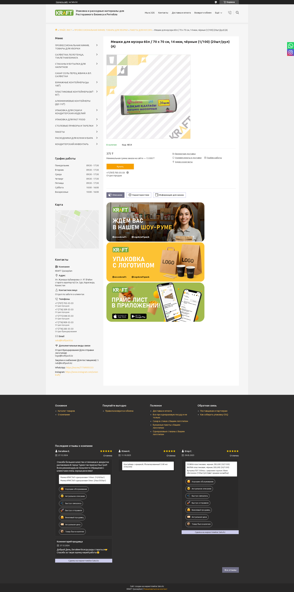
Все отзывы (230, 570)
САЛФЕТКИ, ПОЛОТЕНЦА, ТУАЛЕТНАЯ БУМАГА (69, 56)
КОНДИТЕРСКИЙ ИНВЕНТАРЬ (72, 144)
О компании (64, 414)
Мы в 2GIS (150, 12)
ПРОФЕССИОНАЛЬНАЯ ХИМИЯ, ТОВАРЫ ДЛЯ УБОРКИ (101, 30)
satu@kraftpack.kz (64, 340)
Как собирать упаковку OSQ (214, 414)
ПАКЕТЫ (60, 132)
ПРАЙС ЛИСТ (65, 30)
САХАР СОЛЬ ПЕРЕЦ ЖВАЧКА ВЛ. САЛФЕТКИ (73, 75)
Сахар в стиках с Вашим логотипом (170, 421)
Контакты (163, 12)
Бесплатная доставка (185, 154)
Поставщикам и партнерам (213, 411)
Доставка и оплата (181, 12)
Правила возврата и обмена (119, 411)
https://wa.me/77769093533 (80, 367)
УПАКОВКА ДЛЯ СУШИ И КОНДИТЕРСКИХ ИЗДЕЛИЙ (70, 112)
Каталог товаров (66, 411)
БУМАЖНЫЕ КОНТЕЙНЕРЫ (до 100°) (72, 84)
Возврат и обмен (202, 12)
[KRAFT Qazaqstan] (64, 12)
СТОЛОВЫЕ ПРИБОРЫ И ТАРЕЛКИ (74, 125)
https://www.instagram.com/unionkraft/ (76, 373)
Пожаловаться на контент (155, 589)
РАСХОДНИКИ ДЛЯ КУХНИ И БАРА (74, 138)
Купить (120, 166)
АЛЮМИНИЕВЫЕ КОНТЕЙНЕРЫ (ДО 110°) (72, 102)
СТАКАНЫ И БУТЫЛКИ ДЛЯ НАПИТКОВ (70, 65)
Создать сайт (62, 2)
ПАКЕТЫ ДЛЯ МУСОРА (141, 30)
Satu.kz (161, 586)
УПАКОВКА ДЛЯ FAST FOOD (70, 119)
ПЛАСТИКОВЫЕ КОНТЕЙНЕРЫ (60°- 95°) (74, 93)
